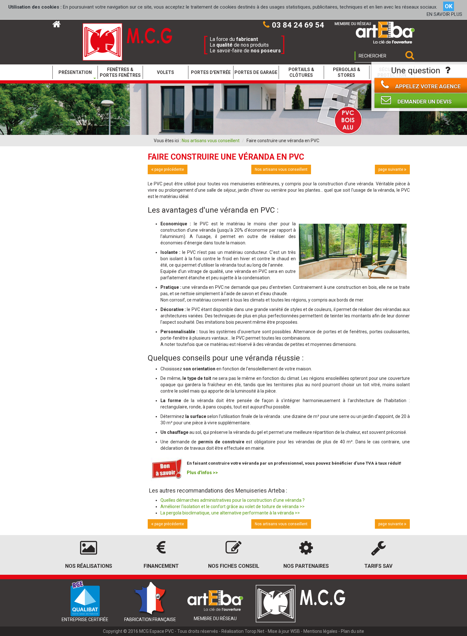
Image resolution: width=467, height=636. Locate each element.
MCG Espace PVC (156, 631)
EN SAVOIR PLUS (444, 14)
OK (448, 6)
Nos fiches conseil (233, 566)
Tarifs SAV (378, 566)
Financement (161, 566)
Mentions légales (320, 631)
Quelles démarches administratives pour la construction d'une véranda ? (232, 500)
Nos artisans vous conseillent (211, 140)
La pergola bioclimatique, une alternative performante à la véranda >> (230, 512)
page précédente (168, 169)
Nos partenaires (306, 566)
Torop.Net (254, 631)
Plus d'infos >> (202, 472)
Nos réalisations (88, 566)
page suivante (391, 169)
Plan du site (352, 631)
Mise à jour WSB (284, 631)
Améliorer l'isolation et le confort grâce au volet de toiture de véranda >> (232, 506)
